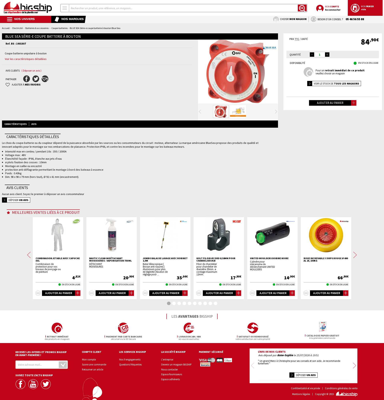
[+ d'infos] (38, 293)
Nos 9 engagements (129, 359)
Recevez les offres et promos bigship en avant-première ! (41, 354)
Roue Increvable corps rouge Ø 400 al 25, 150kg (326, 259)
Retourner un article (92, 369)
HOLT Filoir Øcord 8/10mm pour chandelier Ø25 (215, 259)
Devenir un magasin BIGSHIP (176, 364)
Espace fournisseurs (171, 374)
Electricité (17, 28)
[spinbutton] (319, 54)
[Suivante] (276, 111)
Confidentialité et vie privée (305, 388)
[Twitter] (46, 384)
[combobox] (65, 8)
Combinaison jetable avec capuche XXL (58, 259)
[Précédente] (200, 111)
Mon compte (89, 359)
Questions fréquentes (130, 364)
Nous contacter (169, 369)
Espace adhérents (170, 379)
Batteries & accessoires (37, 28)
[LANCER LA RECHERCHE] (302, 8)
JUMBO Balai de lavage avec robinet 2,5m (165, 259)
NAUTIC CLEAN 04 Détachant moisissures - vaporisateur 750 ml (110, 259)
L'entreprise (167, 359)
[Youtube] (33, 384)
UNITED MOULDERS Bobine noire (269, 258)
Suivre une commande (94, 364)
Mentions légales (301, 394)
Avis (33, 123)
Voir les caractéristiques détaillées (26, 59)
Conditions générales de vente (341, 388)
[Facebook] (21, 384)
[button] (327, 54)
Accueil (6, 28)
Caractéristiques (15, 123)
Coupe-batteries (59, 28)
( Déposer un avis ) (31, 70)
